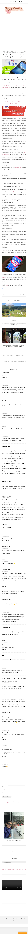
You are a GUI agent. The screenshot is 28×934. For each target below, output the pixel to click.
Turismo (22, 52)
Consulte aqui (18, 167)
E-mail (3, 789)
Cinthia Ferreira (6, 383)
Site (2, 792)
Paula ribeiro (5, 372)
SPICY (7, 285)
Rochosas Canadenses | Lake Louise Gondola (14, 319)
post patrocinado (13, 52)
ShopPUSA (14, 92)
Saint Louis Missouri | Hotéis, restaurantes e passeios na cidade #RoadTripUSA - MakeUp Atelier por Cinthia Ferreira (14, 680)
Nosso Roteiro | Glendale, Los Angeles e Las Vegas (13, 355)
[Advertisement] (14, 32)
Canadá (4, 51)
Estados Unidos (11, 51)
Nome (3, 786)
